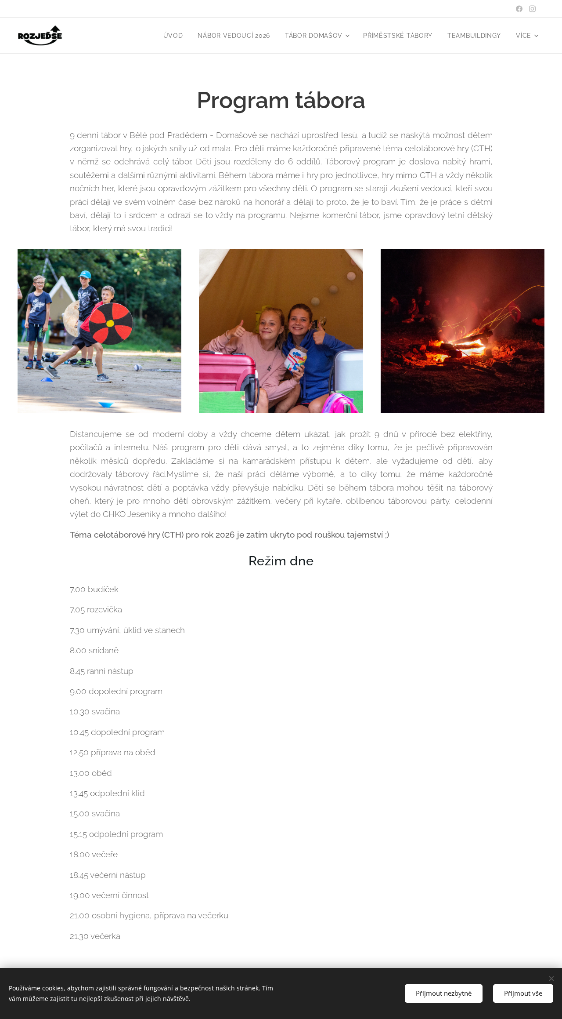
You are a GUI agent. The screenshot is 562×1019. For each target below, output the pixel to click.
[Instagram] (532, 8)
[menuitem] (173, 36)
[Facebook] (519, 8)
